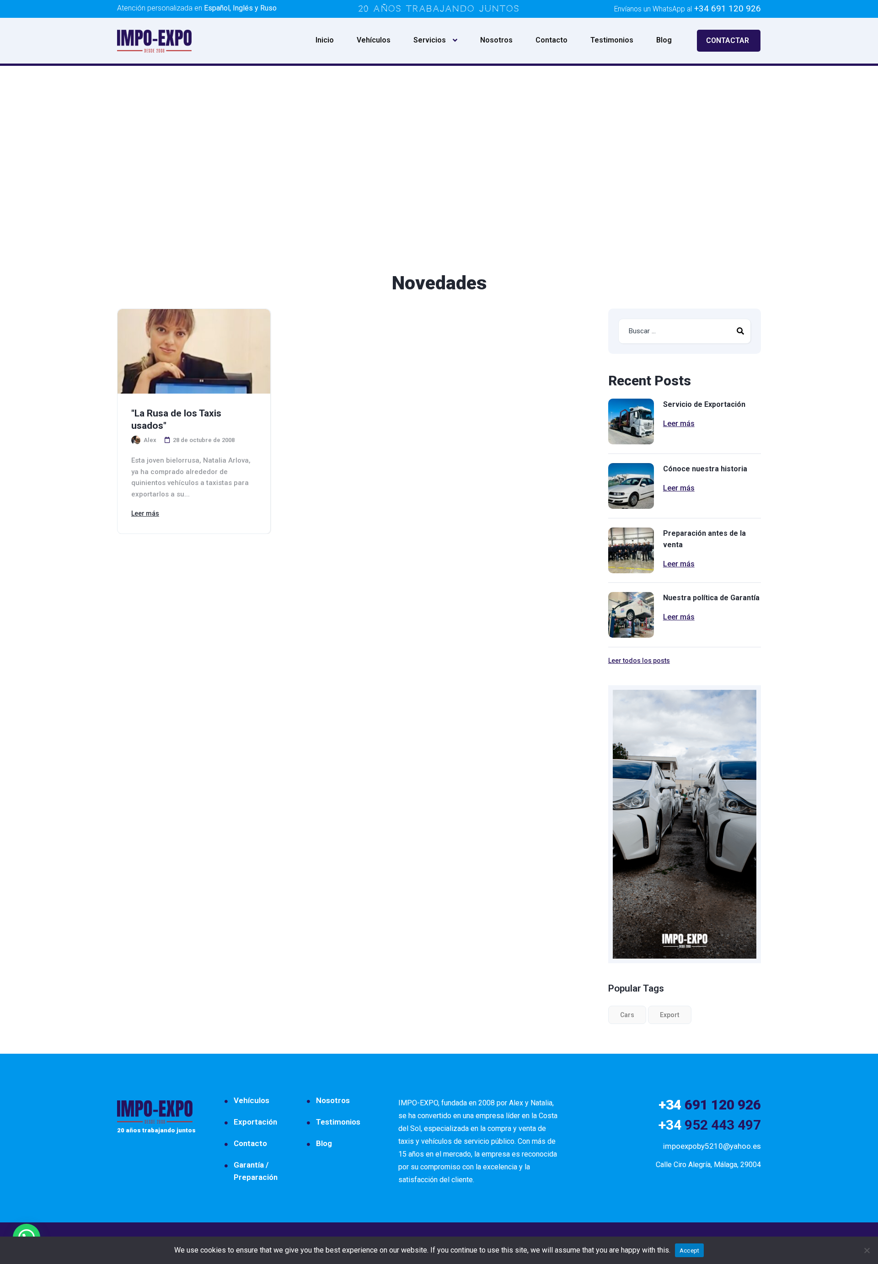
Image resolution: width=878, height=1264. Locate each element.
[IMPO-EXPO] (154, 40)
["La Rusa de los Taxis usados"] (194, 351)
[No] (866, 1250)
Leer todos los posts (639, 660)
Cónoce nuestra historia (705, 468)
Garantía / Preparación (256, 1171)
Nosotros (496, 40)
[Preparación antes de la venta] (631, 550)
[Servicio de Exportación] (631, 421)
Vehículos (374, 40)
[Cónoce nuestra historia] (631, 486)
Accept (690, 1250)
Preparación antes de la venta (704, 539)
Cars (627, 1015)
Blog (664, 40)
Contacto (551, 40)
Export (670, 1015)
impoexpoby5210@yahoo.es (712, 1146)
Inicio (325, 40)
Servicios (429, 40)
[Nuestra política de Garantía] (631, 615)
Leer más (145, 513)
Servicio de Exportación (704, 404)
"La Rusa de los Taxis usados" (176, 419)
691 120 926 (709, 1105)
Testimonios (611, 40)
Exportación (255, 1121)
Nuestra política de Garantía (711, 597)
